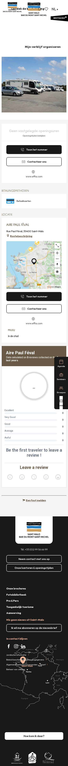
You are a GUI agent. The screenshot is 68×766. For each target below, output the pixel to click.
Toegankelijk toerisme (20, 606)
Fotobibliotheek (16, 594)
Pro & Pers (12, 600)
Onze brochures (16, 588)
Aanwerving (13, 613)
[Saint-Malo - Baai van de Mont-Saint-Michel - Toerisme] (34, 9)
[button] (39, 9)
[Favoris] (46, 9)
